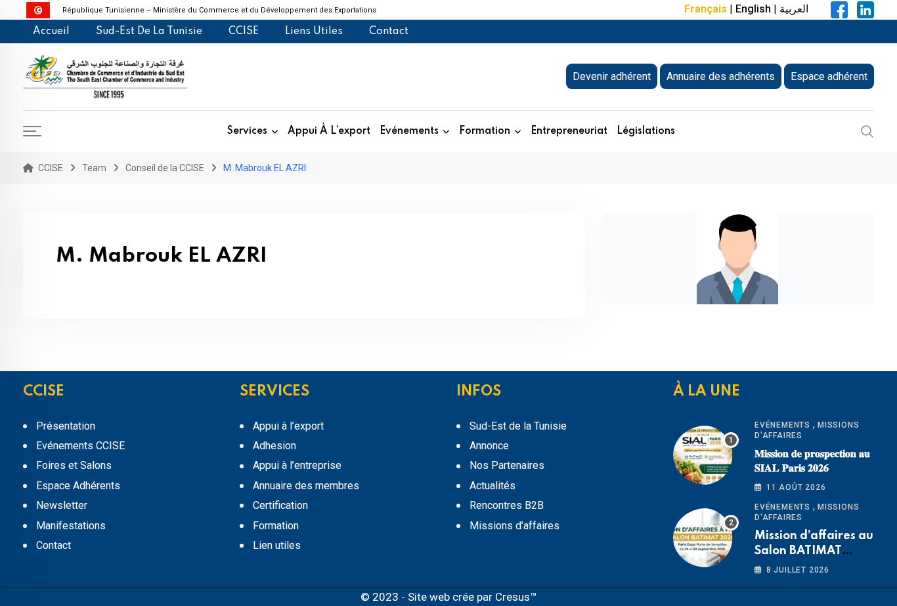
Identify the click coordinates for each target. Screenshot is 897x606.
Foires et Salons (74, 465)
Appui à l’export (329, 131)
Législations (646, 131)
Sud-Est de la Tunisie (149, 31)
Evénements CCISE (80, 445)
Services (247, 131)
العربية (793, 9)
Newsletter (61, 505)
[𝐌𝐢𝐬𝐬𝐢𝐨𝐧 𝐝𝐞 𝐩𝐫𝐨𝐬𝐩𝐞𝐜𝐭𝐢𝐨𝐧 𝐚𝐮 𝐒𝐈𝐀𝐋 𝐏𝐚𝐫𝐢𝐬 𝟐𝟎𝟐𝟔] (706, 455)
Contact (388, 31)
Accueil (51, 31)
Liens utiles (314, 31)
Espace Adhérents (78, 485)
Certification (280, 505)
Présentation (65, 426)
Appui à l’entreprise (297, 465)
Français (705, 9)
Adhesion (274, 445)
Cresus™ (516, 596)
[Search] (867, 131)
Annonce (489, 445)
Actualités (492, 485)
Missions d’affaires (514, 525)
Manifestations (71, 525)
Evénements (409, 131)
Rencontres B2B (507, 505)
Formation (484, 131)
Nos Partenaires (507, 465)
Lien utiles (277, 545)
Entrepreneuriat (569, 131)
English (753, 9)
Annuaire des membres (306, 485)
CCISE (244, 31)
